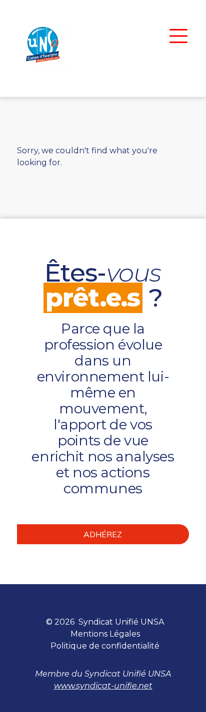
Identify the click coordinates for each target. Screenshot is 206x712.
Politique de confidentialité (105, 646)
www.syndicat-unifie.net (103, 686)
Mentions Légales (105, 634)
